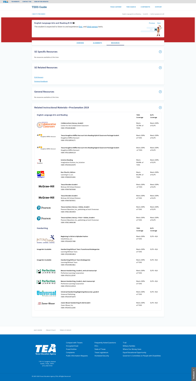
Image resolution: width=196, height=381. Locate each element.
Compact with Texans (74, 343)
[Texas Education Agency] (45, 349)
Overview (80, 43)
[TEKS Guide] (43, 7)
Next (159, 23)
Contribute (145, 7)
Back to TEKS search (39, 14)
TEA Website (15, 1)
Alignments (97, 43)
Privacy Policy (51, 330)
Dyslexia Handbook (41, 81)
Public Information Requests (77, 356)
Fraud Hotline (71, 349)
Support (158, 7)
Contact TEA (26, 1)
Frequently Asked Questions (105, 343)
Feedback (194, 375)
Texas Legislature (101, 352)
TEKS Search (131, 7)
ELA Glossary (38, 77)
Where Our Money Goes (132, 349)
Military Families (129, 346)
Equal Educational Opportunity (134, 352)
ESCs (96, 346)
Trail (124, 343)
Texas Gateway (115, 7)
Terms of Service (65, 330)
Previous (152, 23)
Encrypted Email (72, 346)
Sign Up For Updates (41, 1)
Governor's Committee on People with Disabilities (142, 356)
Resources (115, 43)
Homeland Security (102, 356)
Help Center (38, 330)
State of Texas (100, 349)
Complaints (70, 352)
